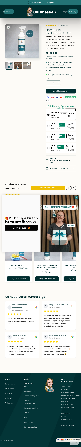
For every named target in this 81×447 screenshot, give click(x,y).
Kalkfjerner (9, 389)
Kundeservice (29, 391)
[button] (4, 11)
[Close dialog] (76, 197)
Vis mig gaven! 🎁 (21, 228)
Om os (26, 413)
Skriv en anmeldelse (48, 188)
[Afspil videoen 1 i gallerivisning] (27, 65)
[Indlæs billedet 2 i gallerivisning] (18, 65)
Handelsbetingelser (31, 396)
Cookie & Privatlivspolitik (30, 402)
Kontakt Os (28, 422)
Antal (47, 79)
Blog (25, 417)
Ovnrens (8, 393)
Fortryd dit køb (28, 385)
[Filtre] (68, 188)
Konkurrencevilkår (31, 408)
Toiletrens (9, 403)
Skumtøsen (9, 440)
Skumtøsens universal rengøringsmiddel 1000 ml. (47, 267)
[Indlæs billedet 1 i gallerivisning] (9, 65)
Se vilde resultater (31, 427)
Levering (60, 56)
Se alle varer (10, 384)
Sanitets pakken (18, 265)
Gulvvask (8, 398)
